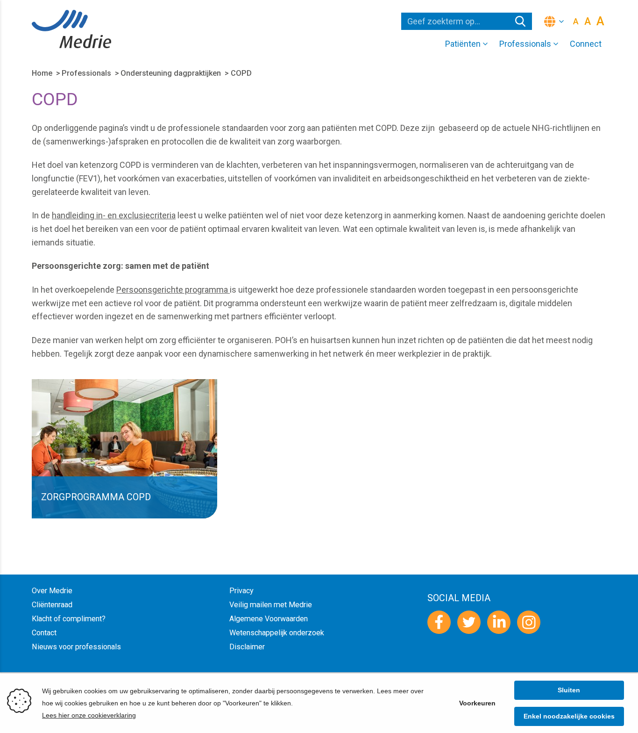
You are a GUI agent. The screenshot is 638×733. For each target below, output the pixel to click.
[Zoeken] (520, 21)
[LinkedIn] (498, 622)
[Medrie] (71, 29)
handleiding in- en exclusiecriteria (114, 215)
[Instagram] (528, 622)
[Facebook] (439, 622)
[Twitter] (469, 622)
